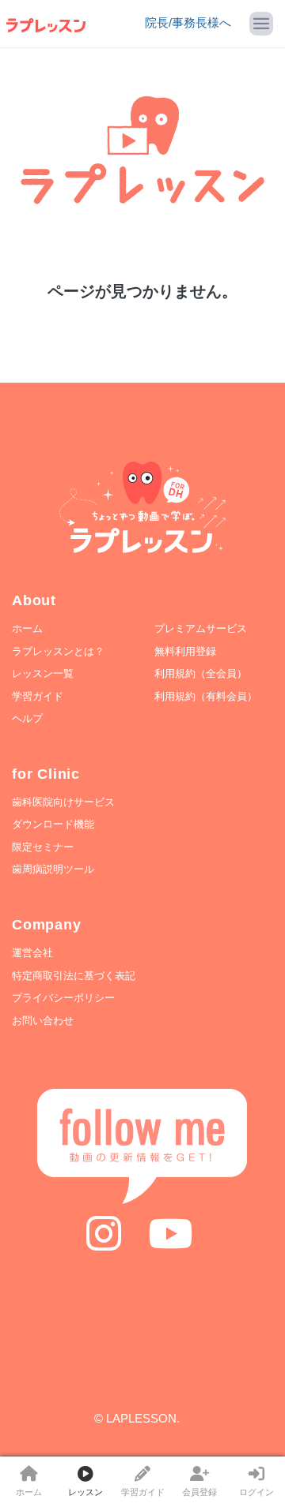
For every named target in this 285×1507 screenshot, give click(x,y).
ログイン (256, 1492)
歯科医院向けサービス (63, 802)
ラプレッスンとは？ (58, 651)
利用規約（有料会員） (205, 696)
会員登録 (199, 1492)
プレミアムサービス (200, 628)
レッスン (85, 1492)
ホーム (29, 1492)
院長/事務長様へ (188, 22)
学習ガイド (143, 1492)
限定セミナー (43, 847)
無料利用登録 (185, 651)
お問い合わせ (43, 1020)
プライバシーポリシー (63, 998)
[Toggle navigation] (261, 23)
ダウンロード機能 (53, 824)
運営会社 (32, 953)
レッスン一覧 (43, 673)
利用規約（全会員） (200, 673)
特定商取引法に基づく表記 (73, 976)
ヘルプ (27, 718)
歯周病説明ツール (53, 869)
